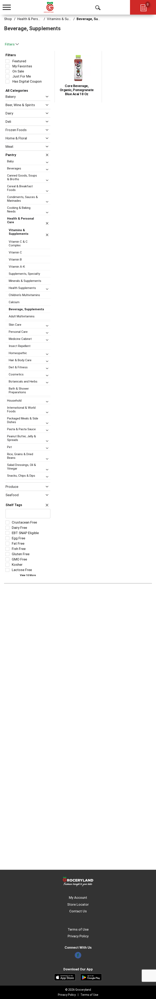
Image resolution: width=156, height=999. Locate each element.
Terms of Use (78, 929)
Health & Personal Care (34, 19)
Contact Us (78, 911)
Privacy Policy (78, 936)
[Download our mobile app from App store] (65, 977)
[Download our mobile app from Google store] (91, 977)
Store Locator (78, 904)
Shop (8, 19)
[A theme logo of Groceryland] (53, 7)
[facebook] (78, 956)
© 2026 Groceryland (78, 989)
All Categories (16, 90)
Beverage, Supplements (96, 19)
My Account (78, 898)
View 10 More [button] (28, 575)
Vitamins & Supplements (66, 19)
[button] (46, 96)
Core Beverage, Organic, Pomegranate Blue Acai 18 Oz (77, 90)
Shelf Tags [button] (13, 505)
